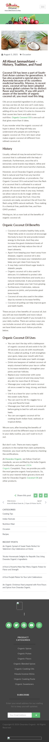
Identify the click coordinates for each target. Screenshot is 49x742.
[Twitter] (16, 625)
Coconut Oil (32, 478)
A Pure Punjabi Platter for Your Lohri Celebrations (22, 577)
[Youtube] (31, 625)
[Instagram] (39, 625)
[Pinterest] (24, 625)
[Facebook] (9, 625)
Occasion (26, 55)
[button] (35, 495)
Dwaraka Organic (13, 459)
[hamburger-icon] (43, 7)
